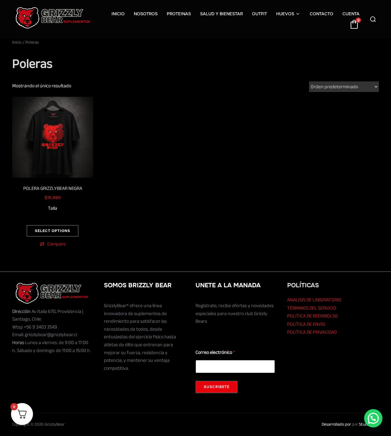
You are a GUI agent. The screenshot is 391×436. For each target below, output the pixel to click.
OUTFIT (259, 13)
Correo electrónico (215, 352)
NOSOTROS (146, 13)
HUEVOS (285, 13)
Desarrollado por (336, 424)
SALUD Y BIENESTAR (221, 13)
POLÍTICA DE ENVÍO (306, 324)
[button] (53, 244)
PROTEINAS (179, 13)
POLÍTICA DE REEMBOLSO (312, 316)
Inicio (17, 42)
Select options (52, 230)
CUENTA (351, 13)
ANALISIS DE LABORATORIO (314, 299)
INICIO (118, 13)
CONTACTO (321, 13)
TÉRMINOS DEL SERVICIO (311, 308)
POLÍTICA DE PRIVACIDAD (312, 332)
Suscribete (216, 386)
